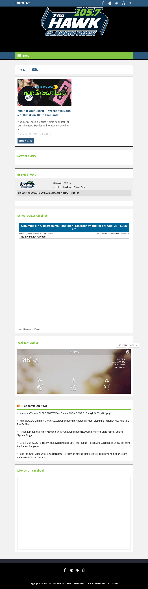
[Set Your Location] (127, 352)
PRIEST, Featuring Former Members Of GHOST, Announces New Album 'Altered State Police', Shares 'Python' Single (70, 433)
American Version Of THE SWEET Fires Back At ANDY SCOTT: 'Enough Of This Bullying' (65, 413)
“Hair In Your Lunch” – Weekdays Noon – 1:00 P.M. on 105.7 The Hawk (44, 113)
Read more (24, 140)
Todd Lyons (47, 134)
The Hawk (62, 187)
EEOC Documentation (76, 583)
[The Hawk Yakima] (74, 21)
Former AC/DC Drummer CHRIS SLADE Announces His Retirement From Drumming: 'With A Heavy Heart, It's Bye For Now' (73, 422)
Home (22, 69)
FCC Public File (95, 583)
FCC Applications (110, 583)
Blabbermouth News (34, 406)
